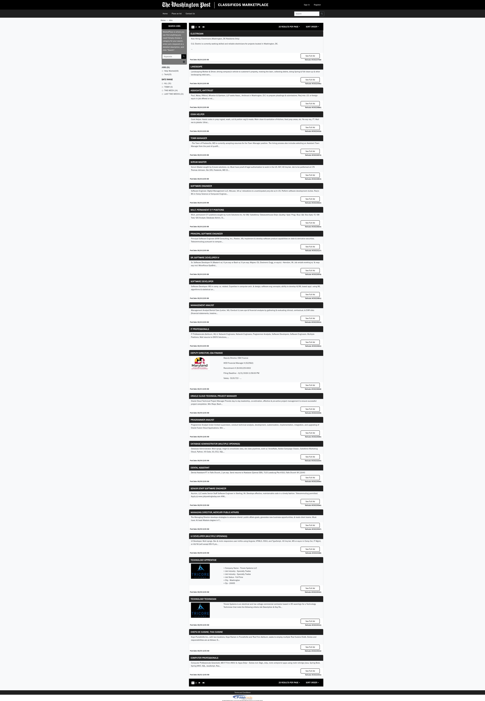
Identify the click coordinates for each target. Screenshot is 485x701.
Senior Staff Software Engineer (208, 488)
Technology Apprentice (203, 560)
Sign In (307, 5)
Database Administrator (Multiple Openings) (215, 443)
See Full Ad (310, 56)
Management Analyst (202, 305)
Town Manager (199, 138)
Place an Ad (177, 13)
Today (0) (168, 87)
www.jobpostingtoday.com (209, 496)
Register (317, 5)
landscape (196, 66)
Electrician (197, 33)
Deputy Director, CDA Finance (207, 353)
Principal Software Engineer (207, 233)
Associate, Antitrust (202, 90)
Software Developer (202, 281)
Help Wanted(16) (171, 71)
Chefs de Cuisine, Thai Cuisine (207, 632)
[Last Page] (203, 27)
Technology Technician (203, 599)
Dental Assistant (200, 467)
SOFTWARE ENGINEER (201, 186)
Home (165, 13)
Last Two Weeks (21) (174, 94)
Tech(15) (167, 74)
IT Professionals (200, 329)
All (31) (167, 83)
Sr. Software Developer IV (205, 257)
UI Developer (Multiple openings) (209, 536)
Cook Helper (197, 114)
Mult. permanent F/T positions (207, 209)
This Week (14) (171, 90)
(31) (166, 67)
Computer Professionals (204, 657)
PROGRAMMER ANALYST (202, 419)
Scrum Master (199, 162)
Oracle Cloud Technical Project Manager (214, 396)
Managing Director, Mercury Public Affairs (215, 512)
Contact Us (190, 13)
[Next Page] (200, 27)
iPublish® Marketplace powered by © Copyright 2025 (242, 697)
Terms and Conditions (242, 692)
